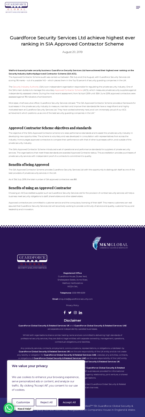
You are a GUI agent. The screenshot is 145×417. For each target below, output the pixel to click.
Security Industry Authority (26, 87)
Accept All (69, 402)
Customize (23, 402)
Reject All (46, 402)
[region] (46, 385)
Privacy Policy (72, 305)
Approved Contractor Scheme (69, 90)
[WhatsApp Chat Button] (9, 408)
